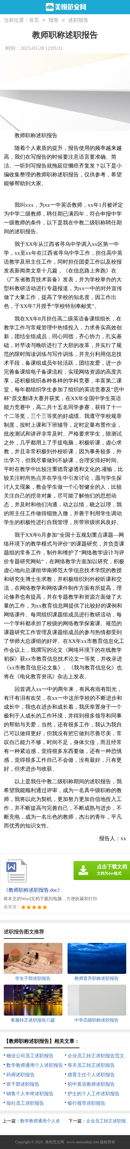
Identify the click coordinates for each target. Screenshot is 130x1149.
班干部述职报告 (22, 1084)
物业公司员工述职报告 (30, 1055)
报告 (54, 20)
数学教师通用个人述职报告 (34, 1065)
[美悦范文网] (65, 7)
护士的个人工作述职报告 (94, 1093)
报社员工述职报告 (25, 1103)
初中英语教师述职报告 (91, 1084)
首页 (34, 20)
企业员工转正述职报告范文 (96, 1055)
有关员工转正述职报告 (91, 1065)
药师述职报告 (20, 1074)
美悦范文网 (54, 1142)
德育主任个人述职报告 (91, 1074)
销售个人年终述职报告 (30, 1093)
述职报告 (78, 20)
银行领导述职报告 (86, 1103)
